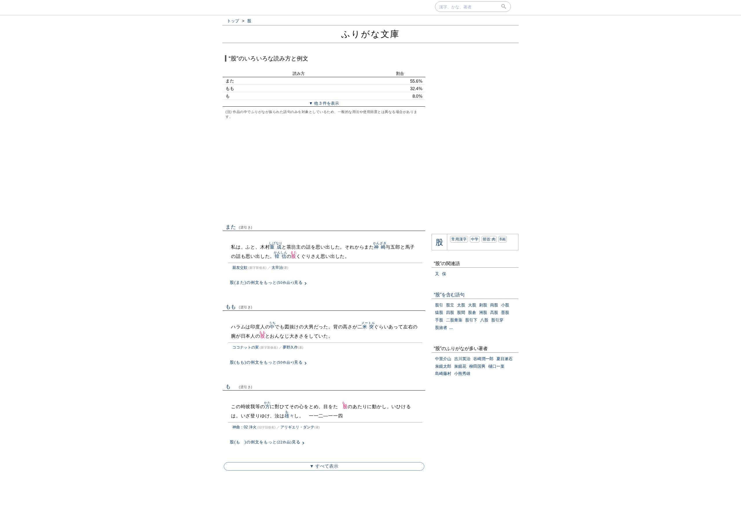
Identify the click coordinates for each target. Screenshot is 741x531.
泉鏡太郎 (443, 366)
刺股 (483, 305)
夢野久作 (290, 347)
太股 (461, 305)
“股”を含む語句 (449, 294)
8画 (503, 239)
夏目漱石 (504, 358)
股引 (439, 305)
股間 (461, 312)
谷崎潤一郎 (483, 358)
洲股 (483, 312)
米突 (368, 326)
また (238, 227)
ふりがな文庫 (370, 34)
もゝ (238, 386)
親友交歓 (239, 267)
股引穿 (497, 320)
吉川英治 (462, 358)
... (451, 327)
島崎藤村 (443, 373)
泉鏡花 (460, 366)
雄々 (289, 415)
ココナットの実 (245, 347)
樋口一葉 (496, 366)
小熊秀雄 (462, 373)
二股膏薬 (454, 320)
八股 (484, 320)
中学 (475, 239)
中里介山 (443, 358)
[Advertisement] (324, 170)
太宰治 (277, 267)
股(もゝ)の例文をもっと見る (265, 442)
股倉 (472, 312)
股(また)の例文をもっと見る (266, 282)
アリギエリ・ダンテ (297, 427)
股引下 (471, 320)
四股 (450, 312)
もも (238, 307)
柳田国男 (477, 366)
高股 (494, 312)
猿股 (439, 312)
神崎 (380, 247)
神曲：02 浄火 (244, 427)
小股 (505, 305)
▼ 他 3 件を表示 (324, 103)
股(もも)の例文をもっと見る (266, 362)
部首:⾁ (489, 239)
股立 (450, 305)
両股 (494, 305)
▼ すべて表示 (323, 466)
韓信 (280, 256)
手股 (439, 320)
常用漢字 (459, 239)
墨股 (505, 312)
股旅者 (441, 327)
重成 (276, 247)
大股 (472, 305)
